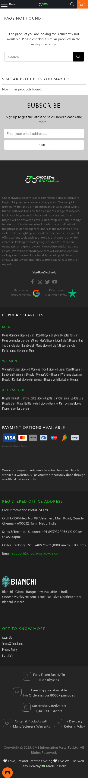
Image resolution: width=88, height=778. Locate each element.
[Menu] (2, 4)
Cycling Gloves (73, 403)
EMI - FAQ (7, 655)
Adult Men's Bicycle (66, 340)
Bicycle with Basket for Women (61, 379)
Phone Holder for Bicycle (15, 408)
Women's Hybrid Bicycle (44, 369)
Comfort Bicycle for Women (27, 379)
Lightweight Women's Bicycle (18, 374)
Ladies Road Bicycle (69, 369)
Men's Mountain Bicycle (15, 335)
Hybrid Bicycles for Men (65, 335)
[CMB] (44, 4)
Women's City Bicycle (47, 374)
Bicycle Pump (61, 398)
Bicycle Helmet (10, 398)
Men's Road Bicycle (39, 335)
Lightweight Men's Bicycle (36, 345)
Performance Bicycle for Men (18, 350)
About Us (7, 637)
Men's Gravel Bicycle (64, 345)
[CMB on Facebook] (32, 282)
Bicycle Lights (44, 398)
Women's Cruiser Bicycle (15, 369)
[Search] (72, 4)
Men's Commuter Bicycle (15, 340)
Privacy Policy (10, 649)
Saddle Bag (77, 398)
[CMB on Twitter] (47, 282)
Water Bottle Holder (28, 403)
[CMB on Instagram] (40, 282)
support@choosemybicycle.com (36, 553)
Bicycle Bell (8, 403)
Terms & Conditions (12, 643)
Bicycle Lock (28, 398)
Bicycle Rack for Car (52, 403)
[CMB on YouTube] (55, 282)
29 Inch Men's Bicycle (42, 340)
